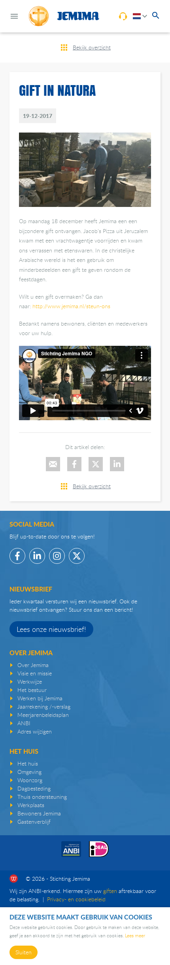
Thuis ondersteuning (42, 796)
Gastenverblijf (34, 821)
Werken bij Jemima (39, 698)
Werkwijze (29, 681)
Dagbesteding (34, 788)
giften (110, 891)
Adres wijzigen (34, 731)
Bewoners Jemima (39, 813)
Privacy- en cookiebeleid (76, 899)
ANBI (23, 723)
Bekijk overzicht (92, 47)
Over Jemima (33, 665)
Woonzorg (29, 780)
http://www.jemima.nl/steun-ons (71, 306)
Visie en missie (34, 673)
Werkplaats (30, 805)
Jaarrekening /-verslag (43, 706)
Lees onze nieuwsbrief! (51, 629)
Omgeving (29, 771)
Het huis (27, 763)
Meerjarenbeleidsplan (43, 715)
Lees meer (135, 935)
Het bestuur (32, 690)
